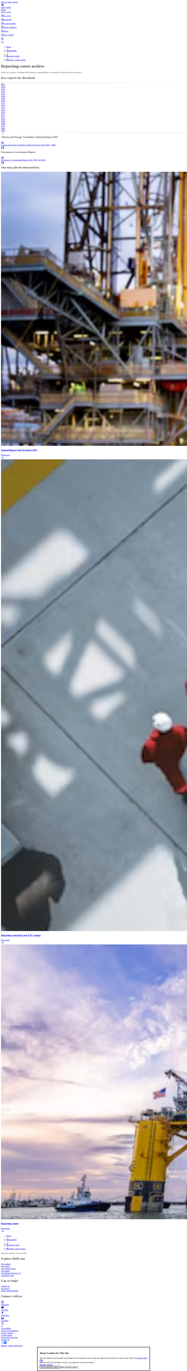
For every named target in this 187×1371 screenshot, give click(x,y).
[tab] (93, 85)
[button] (93, 13)
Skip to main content (9, 2)
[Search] (93, 39)
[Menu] (93, 42)
